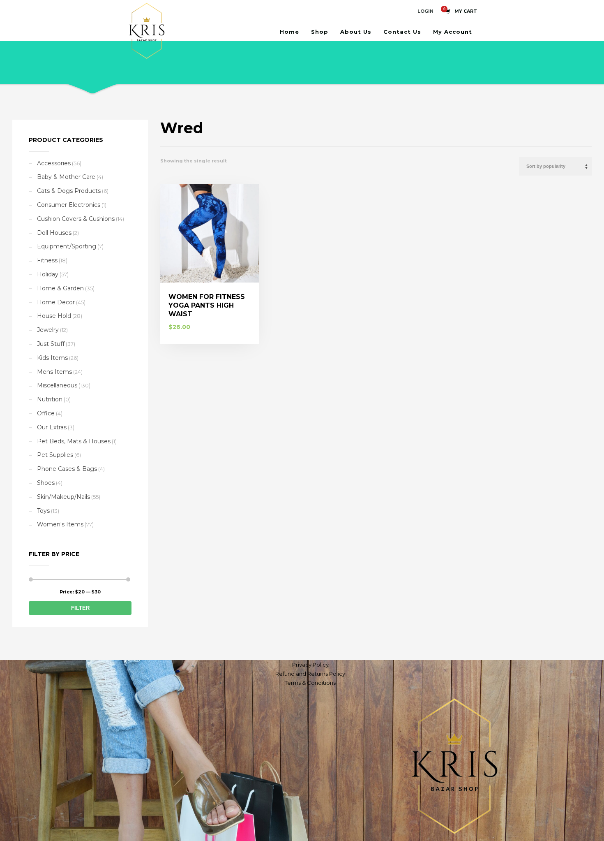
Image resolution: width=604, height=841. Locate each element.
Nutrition (49, 399)
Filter (80, 608)
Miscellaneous (57, 385)
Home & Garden (60, 288)
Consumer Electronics (68, 205)
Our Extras (52, 427)
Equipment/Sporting (66, 246)
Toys (43, 510)
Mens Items (54, 371)
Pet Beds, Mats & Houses (74, 441)
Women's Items (60, 524)
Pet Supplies (55, 455)
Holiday (47, 274)
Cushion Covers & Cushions (76, 218)
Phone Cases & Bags (67, 469)
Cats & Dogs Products (69, 191)
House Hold (54, 316)
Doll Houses (54, 232)
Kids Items (52, 357)
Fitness (47, 260)
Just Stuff (51, 344)
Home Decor (56, 302)
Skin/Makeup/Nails (63, 496)
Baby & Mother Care (66, 177)
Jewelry (48, 330)
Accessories (54, 163)
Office (46, 413)
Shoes (46, 483)
